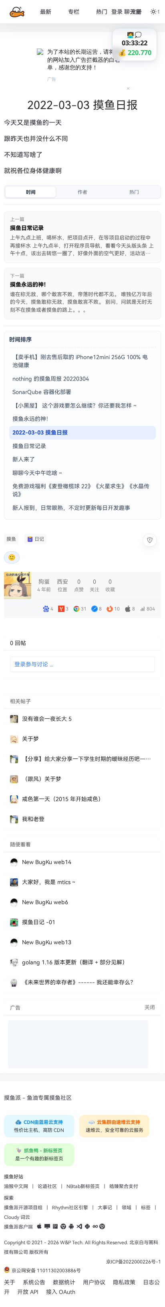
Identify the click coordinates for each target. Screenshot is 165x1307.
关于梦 (30, 739)
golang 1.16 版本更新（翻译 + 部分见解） (75, 962)
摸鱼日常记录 (29, 446)
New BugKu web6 (45, 902)
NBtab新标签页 (83, 1186)
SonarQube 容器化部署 (41, 392)
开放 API (27, 1292)
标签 (146, 1207)
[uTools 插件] (102, 1227)
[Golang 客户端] (95, 1227)
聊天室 (132, 11)
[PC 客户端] (47, 1227)
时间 (31, 192)
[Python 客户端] (87, 1227)
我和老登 (33, 819)
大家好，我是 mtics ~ (48, 882)
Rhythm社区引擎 (70, 1207)
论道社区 (47, 1186)
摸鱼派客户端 (18, 1227)
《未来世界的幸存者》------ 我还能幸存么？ (79, 982)
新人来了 (23, 459)
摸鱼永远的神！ (32, 418)
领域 (126, 1207)
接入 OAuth (60, 1292)
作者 (82, 192)
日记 (39, 539)
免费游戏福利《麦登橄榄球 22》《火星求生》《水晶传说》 (80, 490)
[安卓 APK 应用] (71, 1227)
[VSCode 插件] (79, 1227)
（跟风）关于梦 (41, 779)
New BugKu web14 (46, 862)
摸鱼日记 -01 (38, 922)
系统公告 (34, 1282)
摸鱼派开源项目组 (23, 1207)
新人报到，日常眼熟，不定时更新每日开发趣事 (71, 508)
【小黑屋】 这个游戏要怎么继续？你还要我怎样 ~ (74, 405)
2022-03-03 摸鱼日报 (40, 432)
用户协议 (94, 1282)
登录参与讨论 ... (33, 664)
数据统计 (64, 1282)
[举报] (150, 540)
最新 (45, 11)
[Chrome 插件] (63, 1227)
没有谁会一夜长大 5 (47, 718)
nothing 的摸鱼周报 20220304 (50, 378)
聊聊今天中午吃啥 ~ (37, 473)
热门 (101, 11)
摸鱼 (11, 539)
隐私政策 (124, 1282)
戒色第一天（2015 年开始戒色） (63, 799)
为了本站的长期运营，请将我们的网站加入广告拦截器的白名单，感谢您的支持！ (86, 60)
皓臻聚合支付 (123, 1186)
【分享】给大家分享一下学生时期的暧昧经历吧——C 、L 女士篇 (88, 759)
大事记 (105, 1207)
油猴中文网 (16, 1186)
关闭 (150, 1007)
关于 (9, 1282)
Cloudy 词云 (17, 1217)
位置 (62, 585)
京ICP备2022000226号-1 (133, 1261)
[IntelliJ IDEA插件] (55, 1227)
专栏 (73, 11)
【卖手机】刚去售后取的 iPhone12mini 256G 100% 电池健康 (80, 361)
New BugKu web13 (46, 942)
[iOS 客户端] (39, 1227)
